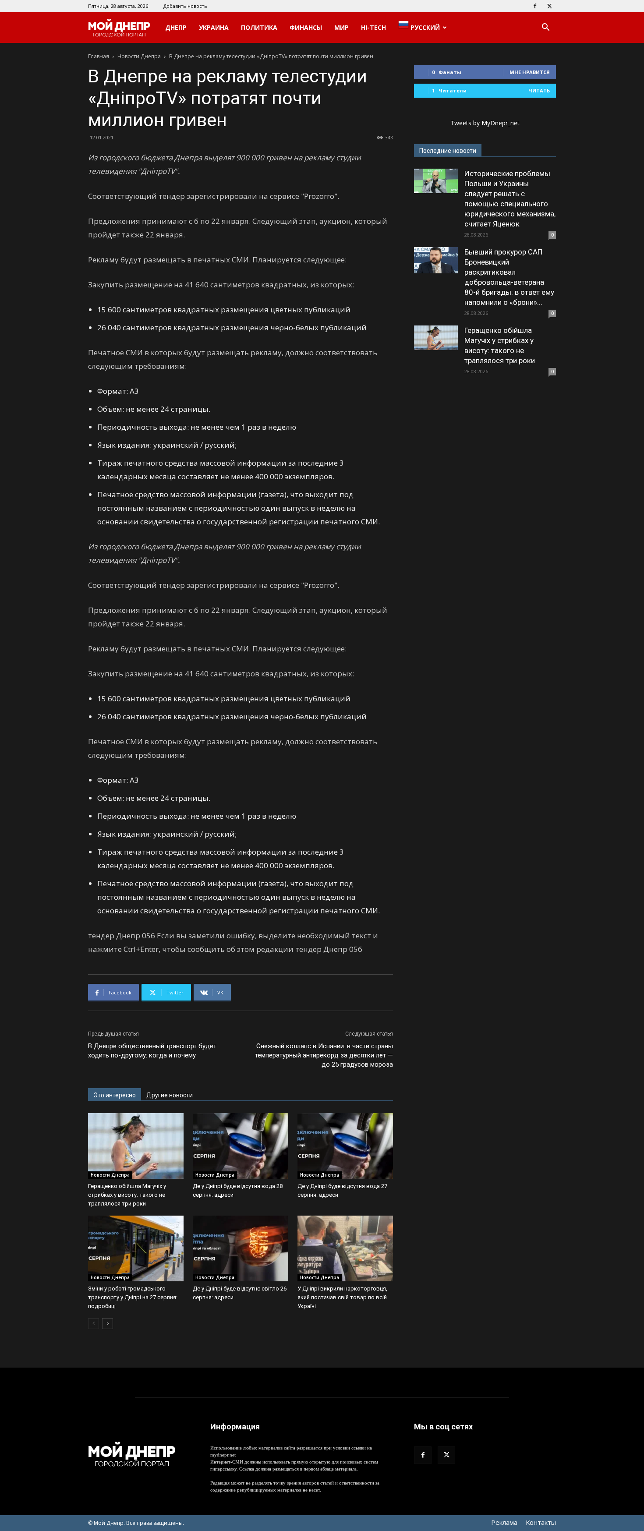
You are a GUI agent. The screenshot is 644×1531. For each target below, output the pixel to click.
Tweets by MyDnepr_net (485, 123)
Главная (98, 56)
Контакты (541, 1522)
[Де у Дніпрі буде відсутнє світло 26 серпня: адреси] (240, 1248)
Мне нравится (530, 72)
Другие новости (169, 1095)
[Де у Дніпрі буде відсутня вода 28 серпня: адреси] (240, 1146)
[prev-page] (93, 1323)
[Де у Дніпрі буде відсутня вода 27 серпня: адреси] (345, 1146)
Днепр (176, 27)
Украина (214, 27)
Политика (259, 27)
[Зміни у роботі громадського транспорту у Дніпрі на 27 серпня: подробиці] (136, 1248)
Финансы (306, 27)
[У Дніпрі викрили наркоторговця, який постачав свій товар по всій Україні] (345, 1248)
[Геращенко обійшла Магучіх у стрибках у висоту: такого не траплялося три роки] (136, 1146)
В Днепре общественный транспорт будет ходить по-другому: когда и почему (152, 1050)
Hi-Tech (373, 27)
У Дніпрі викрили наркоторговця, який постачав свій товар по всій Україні (342, 1297)
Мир (341, 27)
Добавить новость (185, 6)
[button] (545, 28)
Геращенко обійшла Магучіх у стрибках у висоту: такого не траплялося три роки (127, 1195)
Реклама (504, 1522)
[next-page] (107, 1323)
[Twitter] (549, 6)
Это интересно (114, 1095)
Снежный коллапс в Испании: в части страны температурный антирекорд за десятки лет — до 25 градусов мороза (324, 1055)
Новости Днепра (139, 56)
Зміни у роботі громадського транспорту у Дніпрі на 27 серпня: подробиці (132, 1297)
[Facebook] (534, 6)
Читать (539, 90)
